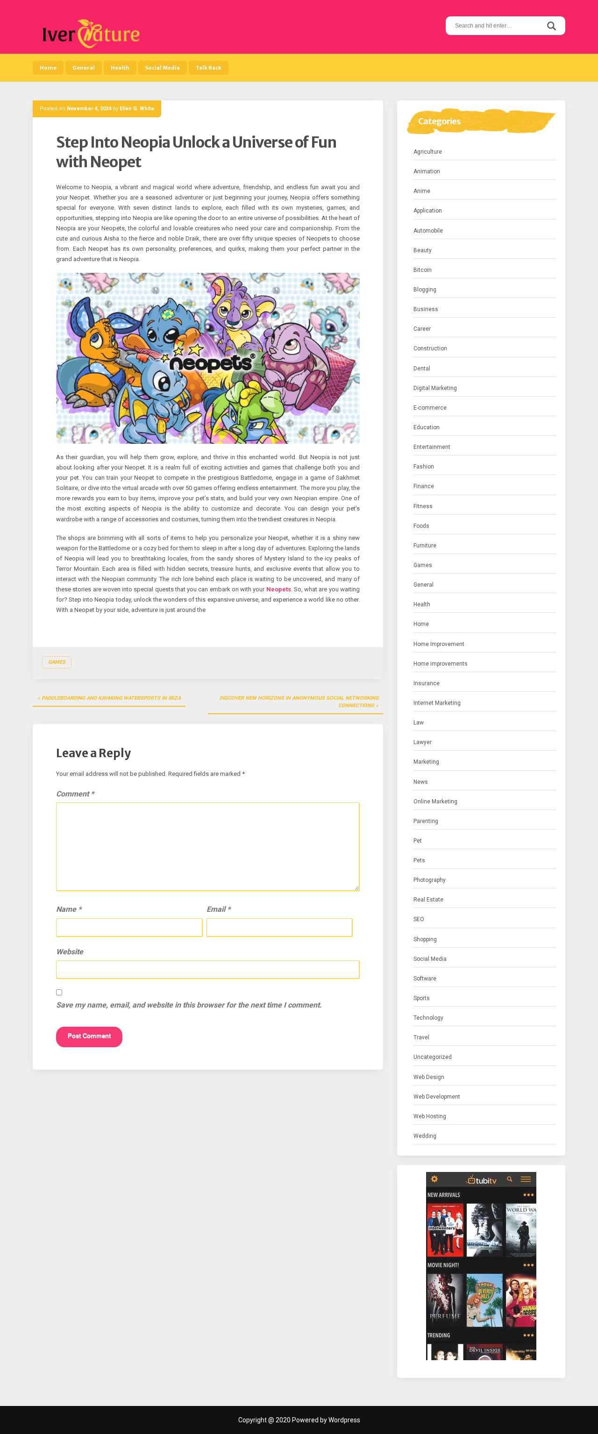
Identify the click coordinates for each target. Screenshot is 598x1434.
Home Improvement (438, 644)
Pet (417, 841)
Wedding (424, 1136)
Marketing (426, 762)
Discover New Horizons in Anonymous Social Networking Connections (299, 702)
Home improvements (440, 663)
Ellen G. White (137, 109)
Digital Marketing (435, 388)
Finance (423, 486)
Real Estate (428, 899)
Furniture (424, 545)
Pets (419, 860)
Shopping (425, 939)
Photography (429, 880)
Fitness (423, 506)
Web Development (436, 1096)
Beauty (422, 250)
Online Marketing (435, 801)
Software (424, 978)
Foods (421, 526)
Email (218, 909)
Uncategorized (432, 1057)
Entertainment (431, 447)
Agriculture (427, 152)
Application (427, 210)
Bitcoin (422, 270)
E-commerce (430, 408)
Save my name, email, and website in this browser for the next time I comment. (189, 1005)
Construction (430, 348)
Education (426, 427)
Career (422, 329)
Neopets (278, 589)
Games (56, 662)
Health (120, 67)
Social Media (162, 67)
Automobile (428, 230)
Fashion (423, 466)
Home (48, 67)
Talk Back (208, 67)
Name (68, 909)
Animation (426, 171)
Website (69, 951)
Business (425, 309)
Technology (428, 1018)
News (420, 782)
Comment (75, 793)
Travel (421, 1037)
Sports (421, 998)
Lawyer (422, 742)
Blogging (424, 289)
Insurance (426, 683)
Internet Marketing (437, 703)
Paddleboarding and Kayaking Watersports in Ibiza (111, 698)
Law (418, 722)
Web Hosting (429, 1116)
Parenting (425, 821)
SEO (418, 919)
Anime (421, 191)
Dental (421, 368)
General (83, 67)
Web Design (428, 1077)
